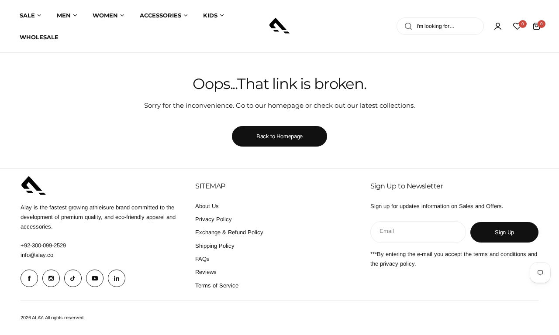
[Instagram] (51, 278)
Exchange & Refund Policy (229, 232)
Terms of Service (216, 285)
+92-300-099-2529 (43, 245)
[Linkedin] (116, 278)
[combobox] (440, 26)
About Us (207, 206)
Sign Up (504, 232)
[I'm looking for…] (408, 26)
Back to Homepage (279, 136)
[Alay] (279, 26)
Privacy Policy (213, 219)
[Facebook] (29, 278)
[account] (497, 26)
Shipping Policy (215, 246)
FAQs (202, 259)
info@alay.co (37, 255)
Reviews (206, 272)
